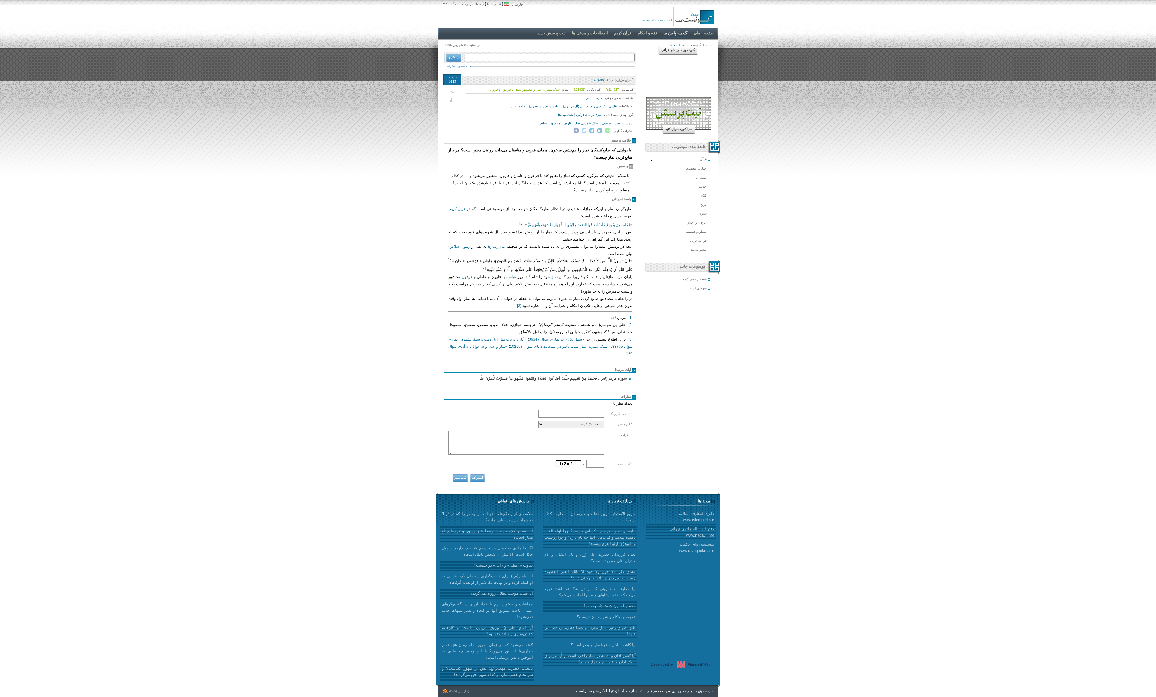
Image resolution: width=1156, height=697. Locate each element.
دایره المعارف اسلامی (695, 516)
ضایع (543, 123)
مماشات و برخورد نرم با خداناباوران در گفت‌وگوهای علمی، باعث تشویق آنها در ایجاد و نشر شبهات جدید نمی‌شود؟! (487, 610)
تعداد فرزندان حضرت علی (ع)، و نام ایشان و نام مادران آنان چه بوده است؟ (590, 557)
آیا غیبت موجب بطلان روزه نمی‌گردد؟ (501, 593)
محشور (555, 123)
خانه (708, 45)
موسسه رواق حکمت (696, 547)
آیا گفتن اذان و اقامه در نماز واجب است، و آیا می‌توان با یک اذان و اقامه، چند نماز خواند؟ (590, 658)
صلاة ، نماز (518, 106)
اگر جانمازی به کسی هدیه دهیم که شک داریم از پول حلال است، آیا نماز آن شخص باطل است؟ (487, 551)
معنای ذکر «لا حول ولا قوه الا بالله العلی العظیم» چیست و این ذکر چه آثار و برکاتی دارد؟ (590, 574)
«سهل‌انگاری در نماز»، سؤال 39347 (556, 339)
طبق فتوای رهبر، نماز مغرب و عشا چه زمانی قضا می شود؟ (590, 630)
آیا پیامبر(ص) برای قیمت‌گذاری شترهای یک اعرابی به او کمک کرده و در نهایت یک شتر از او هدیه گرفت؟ (487, 579)
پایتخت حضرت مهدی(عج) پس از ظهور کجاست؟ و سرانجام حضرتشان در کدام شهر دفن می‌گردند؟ (487, 671)
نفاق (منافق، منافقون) (544, 106)
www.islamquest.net (657, 20)
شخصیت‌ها (565, 115)
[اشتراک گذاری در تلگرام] (591, 130)
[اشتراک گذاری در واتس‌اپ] (607, 130)
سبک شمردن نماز (586, 123)
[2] (630, 325)
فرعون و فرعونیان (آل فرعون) (584, 106)
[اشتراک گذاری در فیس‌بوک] (576, 130)
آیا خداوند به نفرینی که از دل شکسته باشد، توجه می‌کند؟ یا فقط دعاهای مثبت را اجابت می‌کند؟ (590, 592)
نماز (588, 98)
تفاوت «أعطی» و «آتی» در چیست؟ (503, 565)
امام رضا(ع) (496, 246)
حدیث (599, 98)
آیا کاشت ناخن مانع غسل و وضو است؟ (603, 645)
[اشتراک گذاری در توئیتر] (584, 130)
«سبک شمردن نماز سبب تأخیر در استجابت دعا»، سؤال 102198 (559, 346)
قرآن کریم (457, 209)
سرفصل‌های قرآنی (589, 115)
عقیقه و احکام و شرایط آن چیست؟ (606, 617)
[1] (630, 318)
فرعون (606, 123)
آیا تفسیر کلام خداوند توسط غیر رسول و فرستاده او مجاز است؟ (487, 534)
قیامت (511, 277)
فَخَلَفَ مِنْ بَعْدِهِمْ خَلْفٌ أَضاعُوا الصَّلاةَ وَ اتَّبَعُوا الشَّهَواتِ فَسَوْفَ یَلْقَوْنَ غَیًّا (578, 225)
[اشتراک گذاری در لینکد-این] (599, 130)
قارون (613, 106)
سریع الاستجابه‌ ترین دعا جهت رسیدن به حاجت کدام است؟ (590, 517)
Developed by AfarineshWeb (681, 664)
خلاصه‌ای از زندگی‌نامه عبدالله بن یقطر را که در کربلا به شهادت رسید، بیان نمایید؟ (487, 517)
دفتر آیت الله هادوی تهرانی (692, 532)
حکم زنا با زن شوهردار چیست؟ (609, 606)
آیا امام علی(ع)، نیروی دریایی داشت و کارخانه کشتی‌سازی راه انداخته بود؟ (487, 630)
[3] (519, 306)
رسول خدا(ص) (459, 246)
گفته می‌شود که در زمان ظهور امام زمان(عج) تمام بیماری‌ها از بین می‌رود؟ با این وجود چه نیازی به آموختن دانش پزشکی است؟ (487, 651)
